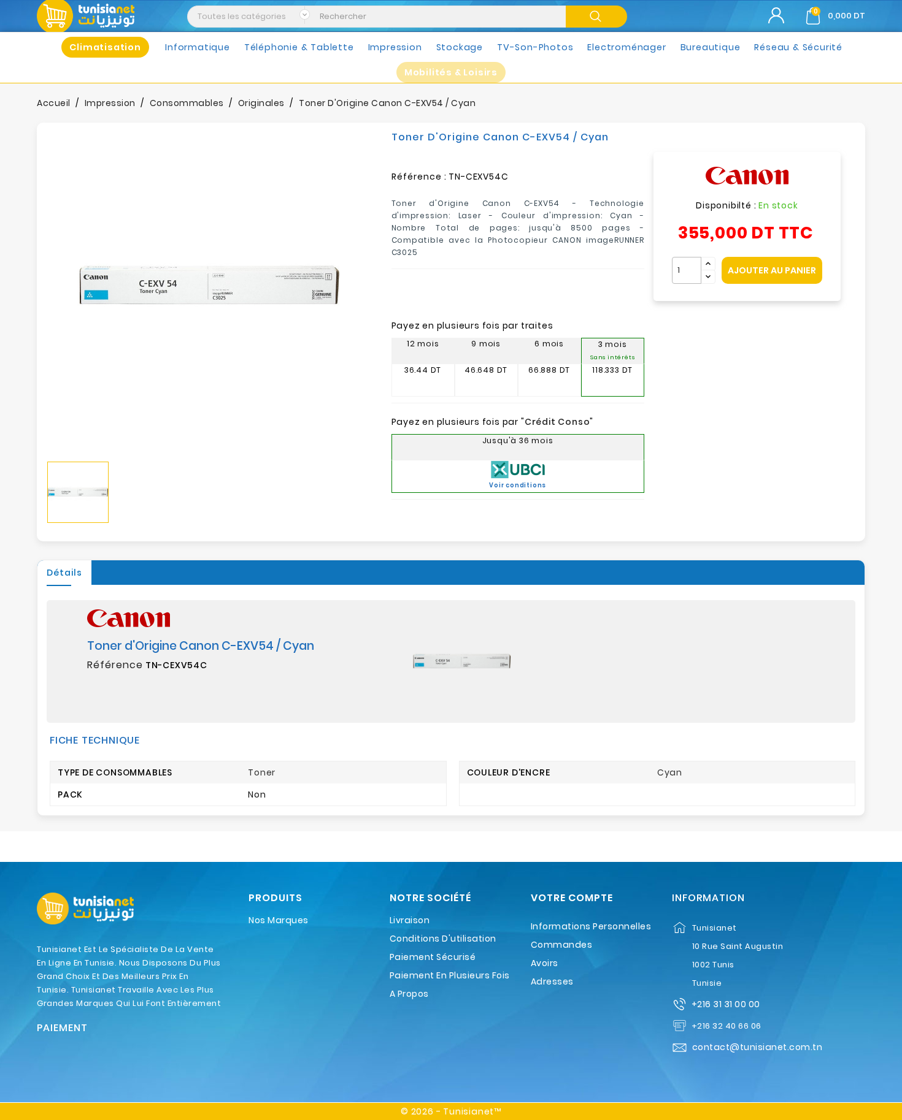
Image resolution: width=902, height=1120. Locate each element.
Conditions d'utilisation (443, 938)
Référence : (419, 176)
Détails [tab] (64, 572)
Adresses (552, 981)
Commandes (562, 945)
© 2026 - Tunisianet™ (451, 1111)
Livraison (410, 920)
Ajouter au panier (772, 270)
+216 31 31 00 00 (726, 1004)
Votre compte (572, 898)
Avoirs (544, 963)
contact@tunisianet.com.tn (757, 1047)
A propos (409, 994)
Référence (115, 665)
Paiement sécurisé (433, 957)
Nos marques (279, 920)
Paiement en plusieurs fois (450, 975)
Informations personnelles (591, 926)
